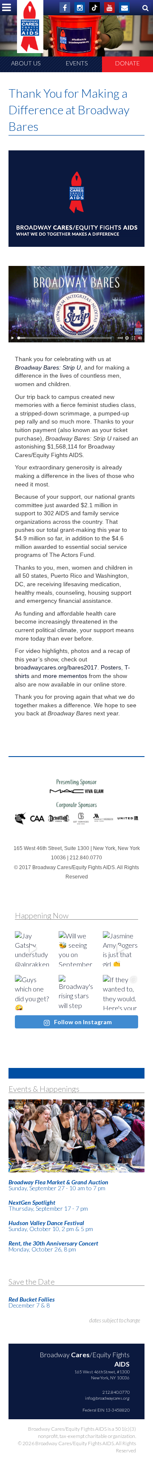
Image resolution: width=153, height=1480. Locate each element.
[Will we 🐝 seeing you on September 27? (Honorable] (76, 948)
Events (77, 63)
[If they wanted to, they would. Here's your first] (120, 992)
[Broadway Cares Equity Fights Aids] (30, 26)
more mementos (65, 675)
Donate (127, 63)
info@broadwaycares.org (107, 1398)
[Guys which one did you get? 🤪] (32, 992)
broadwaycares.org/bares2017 (56, 667)
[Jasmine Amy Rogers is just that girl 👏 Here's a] (120, 948)
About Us (25, 63)
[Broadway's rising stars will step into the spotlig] (76, 992)
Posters (111, 667)
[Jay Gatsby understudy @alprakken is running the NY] (32, 948)
